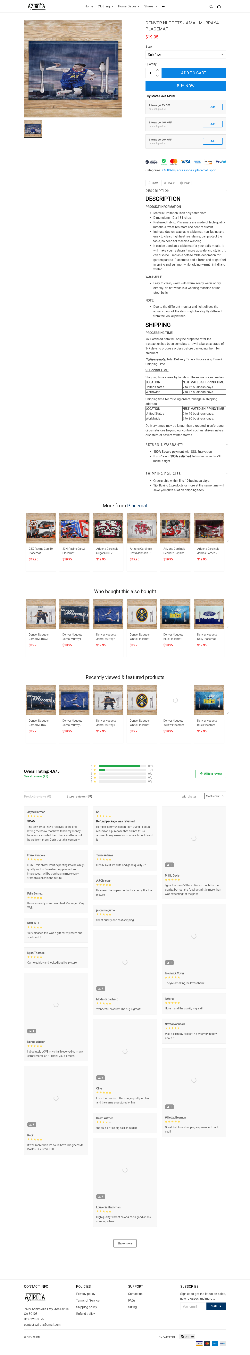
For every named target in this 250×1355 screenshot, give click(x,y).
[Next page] (228, 541)
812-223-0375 (34, 1319)
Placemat (137, 506)
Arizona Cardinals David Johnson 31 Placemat (141, 551)
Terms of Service (88, 1300)
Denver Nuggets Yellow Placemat (173, 722)
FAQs (132, 1300)
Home (89, 6)
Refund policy (85, 1314)
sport (212, 170)
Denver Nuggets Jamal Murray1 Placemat (72, 637)
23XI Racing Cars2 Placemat (73, 551)
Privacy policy (85, 1294)
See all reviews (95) (36, 776)
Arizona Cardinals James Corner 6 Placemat (208, 551)
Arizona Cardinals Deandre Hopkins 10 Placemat (174, 551)
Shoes (149, 6)
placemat (201, 170)
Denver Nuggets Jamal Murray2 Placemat (106, 637)
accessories (185, 170)
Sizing (132, 1307)
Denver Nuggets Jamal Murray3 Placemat (39, 637)
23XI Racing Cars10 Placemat (41, 551)
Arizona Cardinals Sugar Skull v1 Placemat (107, 551)
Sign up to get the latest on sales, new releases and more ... (203, 1296)
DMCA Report (167, 1337)
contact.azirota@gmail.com (42, 1325)
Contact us (135, 1294)
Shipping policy (86, 1307)
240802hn (169, 170)
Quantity (151, 64)
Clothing (104, 6)
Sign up (216, 1306)
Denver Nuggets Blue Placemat (173, 636)
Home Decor (127, 6)
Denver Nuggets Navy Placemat (207, 636)
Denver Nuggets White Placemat (140, 636)
